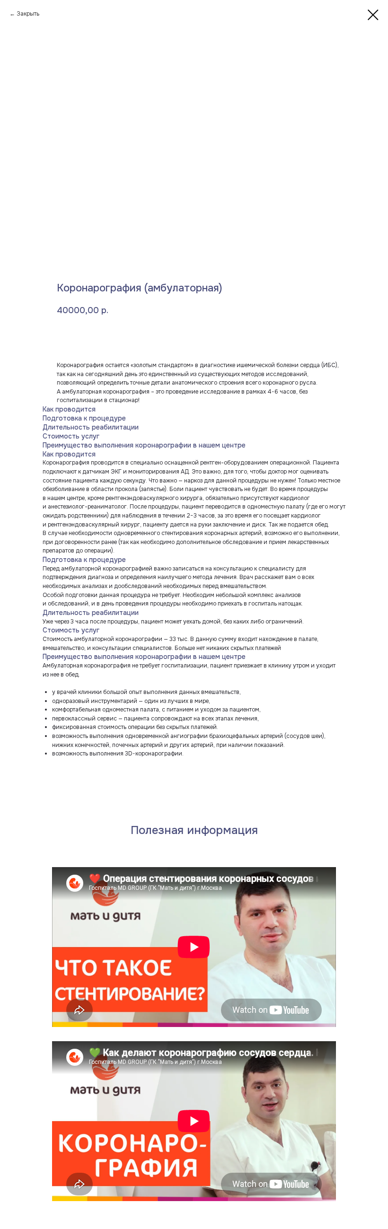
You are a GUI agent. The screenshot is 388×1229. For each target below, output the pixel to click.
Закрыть (28, 14)
